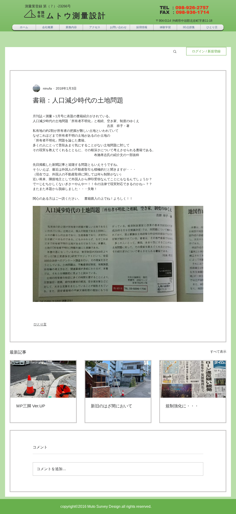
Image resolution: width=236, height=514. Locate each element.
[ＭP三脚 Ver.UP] (43, 379)
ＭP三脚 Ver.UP (30, 406)
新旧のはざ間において (111, 406)
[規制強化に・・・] (193, 379)
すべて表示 (218, 351)
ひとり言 (40, 324)
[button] (175, 51)
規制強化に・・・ (182, 406)
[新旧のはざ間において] (118, 379)
